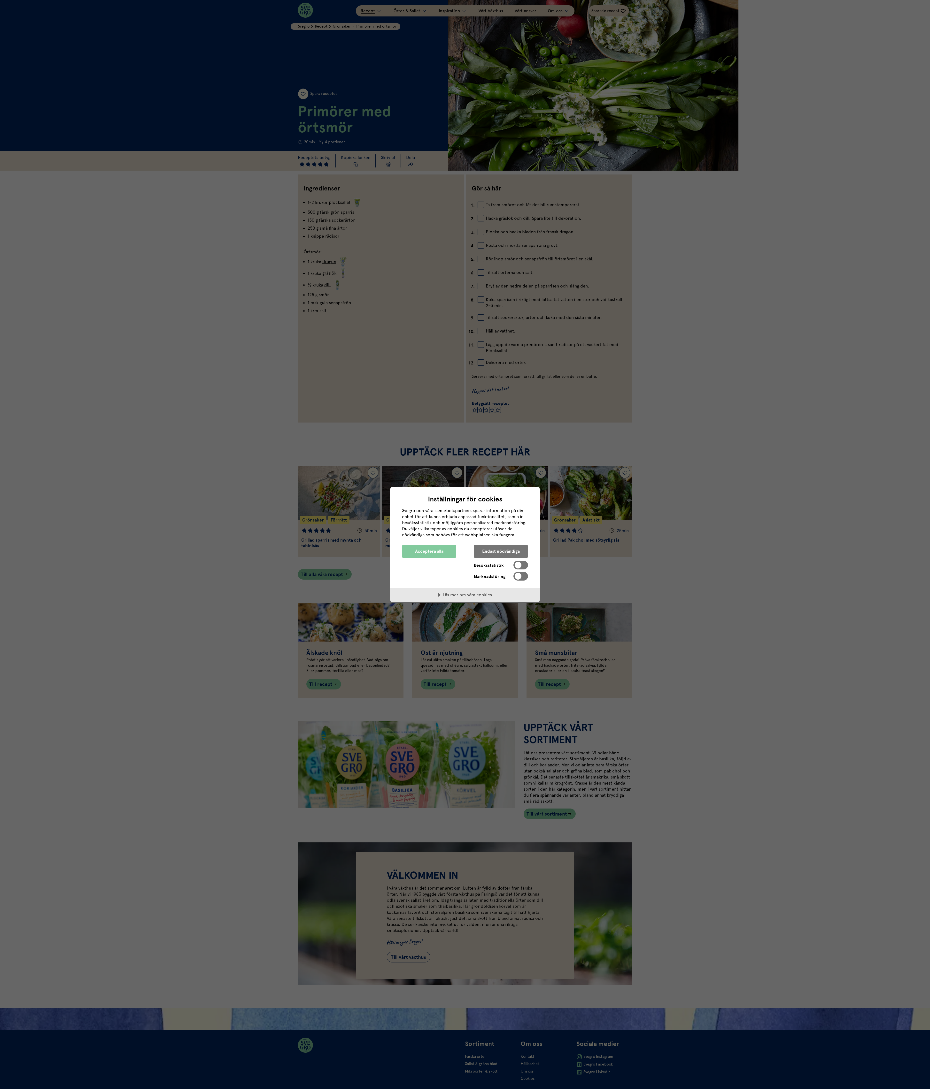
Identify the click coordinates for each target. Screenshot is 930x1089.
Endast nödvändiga (501, 551)
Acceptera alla (429, 551)
